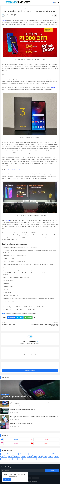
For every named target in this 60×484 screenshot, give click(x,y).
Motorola (30, 456)
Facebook (12, 317)
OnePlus (51, 456)
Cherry (21, 453)
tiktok (46, 439)
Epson (26, 453)
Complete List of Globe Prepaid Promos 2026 (21, 423)
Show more (55, 349)
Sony (15, 459)
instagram (16, 443)
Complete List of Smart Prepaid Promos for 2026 (22, 409)
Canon (16, 453)
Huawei (45, 453)
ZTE (34, 459)
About (29, 478)
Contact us (35, 478)
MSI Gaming (16, 456)
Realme (4, 20)
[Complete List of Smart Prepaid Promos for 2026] (4, 411)
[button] (54, 2)
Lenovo (10, 456)
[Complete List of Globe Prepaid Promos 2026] (4, 425)
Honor (40, 453)
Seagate (10, 459)
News (19, 313)
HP (36, 453)
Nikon (35, 456)
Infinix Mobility (52, 453)
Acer (2, 453)
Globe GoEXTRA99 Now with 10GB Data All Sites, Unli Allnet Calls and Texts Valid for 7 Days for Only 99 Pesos (34, 417)
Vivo (25, 459)
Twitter (21, 317)
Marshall (23, 456)
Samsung (3, 459)
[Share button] (35, 317)
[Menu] (2, 2)
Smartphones (9, 8)
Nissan (40, 456)
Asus (11, 453)
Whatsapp (29, 317)
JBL (2, 456)
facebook (16, 439)
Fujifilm (31, 453)
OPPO (45, 456)
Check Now (12, 476)
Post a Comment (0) (30, 370)
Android (8, 313)
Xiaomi (29, 459)
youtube (46, 443)
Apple (7, 453)
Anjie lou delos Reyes (29, 341)
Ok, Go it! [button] (7, 479)
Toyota (20, 459)
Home (3, 8)
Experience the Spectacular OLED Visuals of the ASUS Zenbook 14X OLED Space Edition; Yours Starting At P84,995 (34, 402)
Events (14, 313)
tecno (38, 459)
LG (5, 456)
